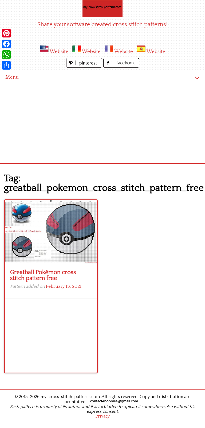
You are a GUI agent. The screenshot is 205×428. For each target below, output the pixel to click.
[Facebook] (6, 44)
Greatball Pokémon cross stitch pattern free (43, 275)
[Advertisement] (102, 123)
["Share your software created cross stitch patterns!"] (102, 8)
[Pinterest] (6, 33)
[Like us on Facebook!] (121, 66)
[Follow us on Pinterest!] (84, 66)
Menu (12, 77)
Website (59, 51)
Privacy (103, 416)
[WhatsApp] (6, 54)
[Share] (6, 65)
